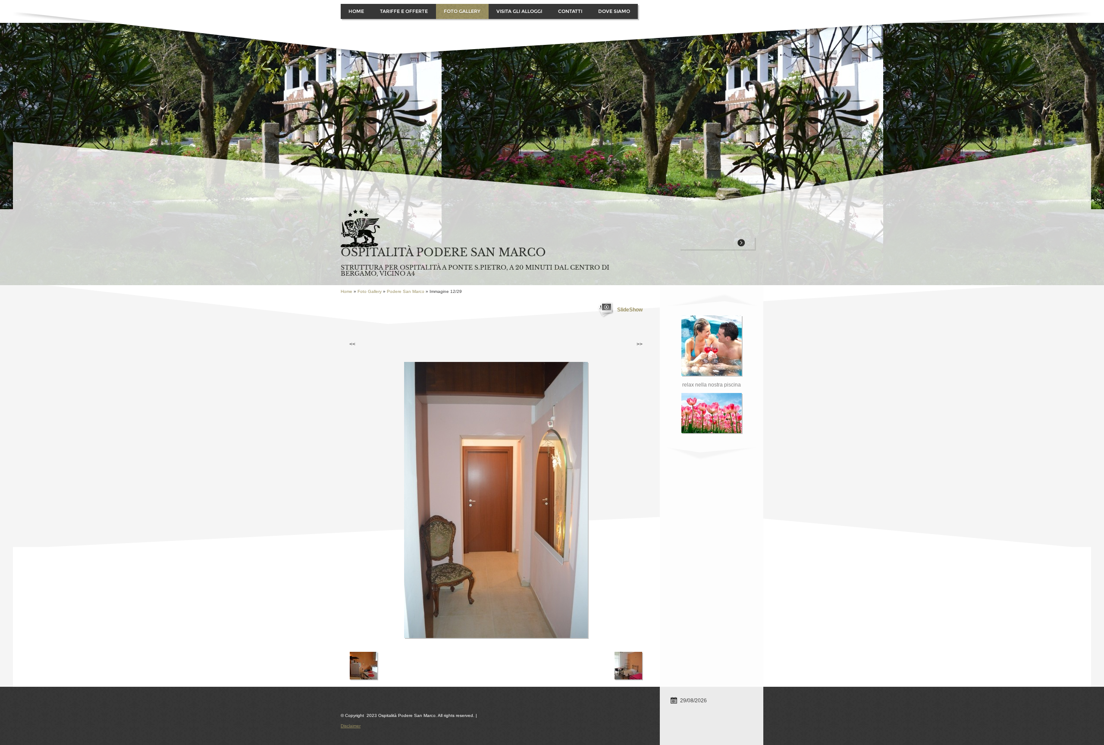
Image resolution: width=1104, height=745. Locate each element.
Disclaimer (351, 725)
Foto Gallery (462, 11)
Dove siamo (614, 11)
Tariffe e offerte (404, 11)
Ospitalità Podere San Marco (443, 252)
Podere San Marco (405, 291)
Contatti (570, 11)
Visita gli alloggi (519, 11)
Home (356, 11)
